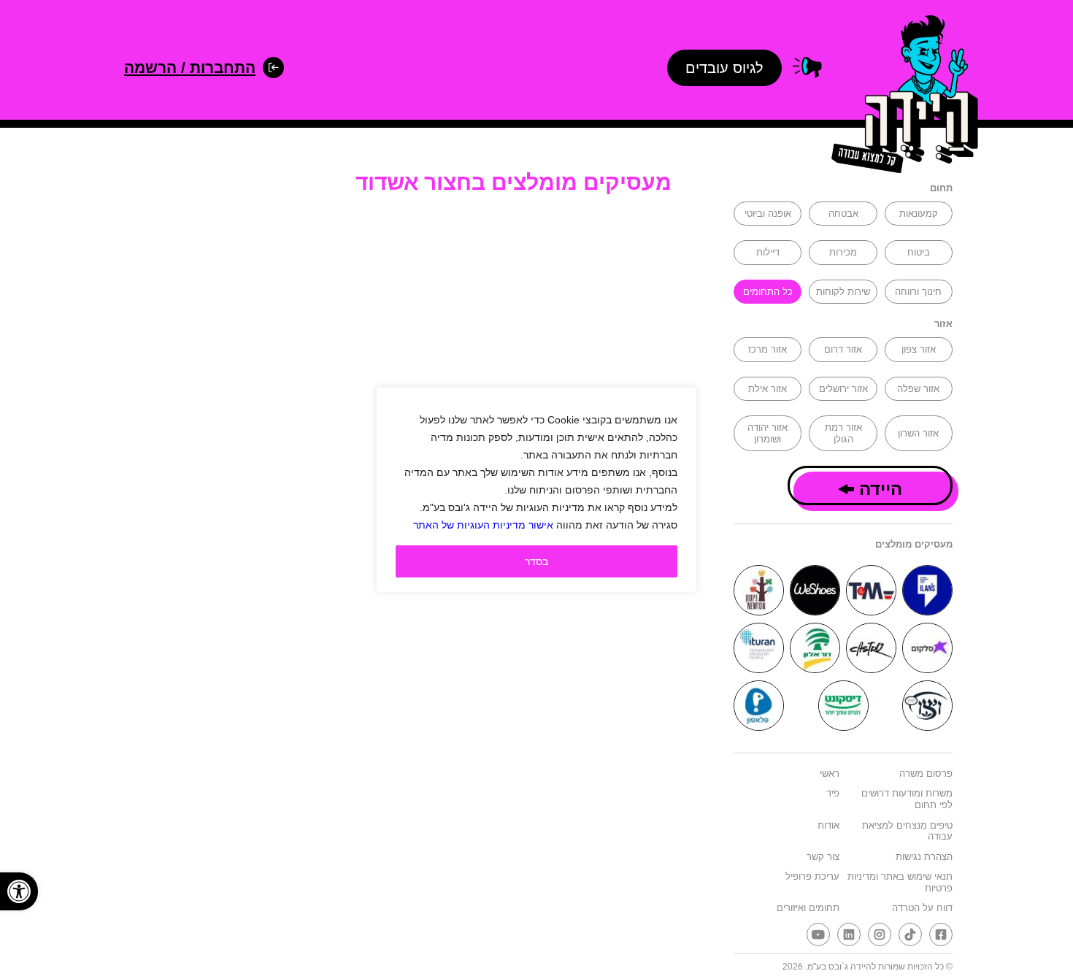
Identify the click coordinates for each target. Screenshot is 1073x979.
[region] (536, 490)
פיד (832, 793)
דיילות (768, 252)
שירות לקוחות (843, 291)
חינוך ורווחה (918, 291)
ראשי (829, 773)
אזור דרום (843, 349)
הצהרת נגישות (924, 856)
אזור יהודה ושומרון (767, 433)
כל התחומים (768, 291)
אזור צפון (918, 349)
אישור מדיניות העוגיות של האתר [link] (483, 525)
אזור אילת (767, 388)
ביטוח (918, 252)
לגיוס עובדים (724, 68)
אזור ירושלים (843, 388)
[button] (19, 891)
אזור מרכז (767, 349)
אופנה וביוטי (768, 213)
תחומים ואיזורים (808, 907)
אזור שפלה (918, 388)
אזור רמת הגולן (843, 433)
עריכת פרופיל (812, 876)
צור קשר (823, 856)
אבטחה (843, 213)
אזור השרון (918, 433)
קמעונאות (918, 213)
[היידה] (900, 96)
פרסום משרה (926, 773)
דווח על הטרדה (922, 907)
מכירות (843, 252)
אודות (828, 825)
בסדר (536, 561)
